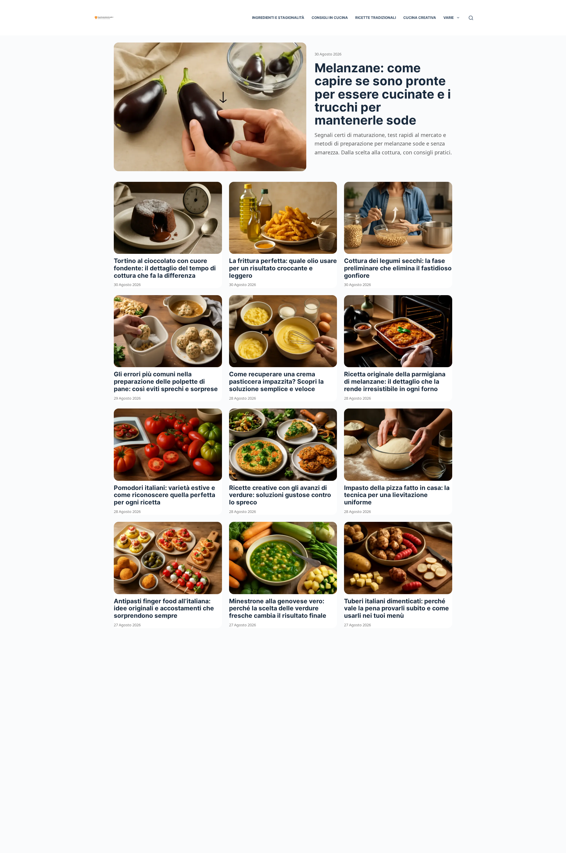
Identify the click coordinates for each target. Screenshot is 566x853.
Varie (448, 17)
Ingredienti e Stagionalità (278, 17)
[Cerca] (471, 18)
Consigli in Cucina (330, 17)
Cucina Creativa (419, 17)
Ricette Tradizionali (375, 17)
